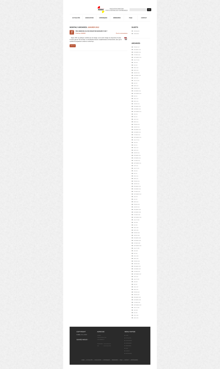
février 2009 (137, 232)
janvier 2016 (137, 72)
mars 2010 (136, 201)
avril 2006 (136, 315)
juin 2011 (136, 170)
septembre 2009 (137, 217)
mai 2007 (135, 284)
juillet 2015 (136, 80)
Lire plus (72, 45)
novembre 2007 (137, 268)
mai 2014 (135, 96)
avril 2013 (136, 119)
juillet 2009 (136, 219)
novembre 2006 (137, 299)
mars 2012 (136, 150)
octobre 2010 (137, 191)
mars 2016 (136, 70)
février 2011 (137, 181)
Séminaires (117, 17)
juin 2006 (136, 310)
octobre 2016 (137, 54)
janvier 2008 (137, 263)
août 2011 (136, 165)
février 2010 (137, 204)
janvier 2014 (137, 103)
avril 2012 (136, 147)
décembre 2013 (137, 106)
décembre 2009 (137, 209)
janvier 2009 (137, 235)
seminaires (136, 33)
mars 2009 (136, 230)
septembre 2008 (137, 245)
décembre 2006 (137, 297)
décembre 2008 (137, 237)
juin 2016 (136, 62)
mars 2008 (136, 258)
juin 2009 (136, 222)
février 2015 (137, 88)
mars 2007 (136, 289)
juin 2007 (136, 281)
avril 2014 (136, 98)
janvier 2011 (136, 183)
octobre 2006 (137, 302)
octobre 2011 (137, 160)
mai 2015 (135, 83)
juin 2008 (136, 250)
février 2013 (137, 124)
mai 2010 (135, 199)
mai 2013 (135, 116)
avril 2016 (136, 67)
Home (127, 335)
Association (89, 17)
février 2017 (137, 47)
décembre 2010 (137, 186)
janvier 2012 (137, 152)
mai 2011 (135, 173)
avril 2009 (136, 227)
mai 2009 (135, 225)
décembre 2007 (137, 266)
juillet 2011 (136, 168)
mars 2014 (136, 101)
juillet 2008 (136, 248)
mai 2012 (135, 145)
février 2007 (137, 292)
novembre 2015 (137, 75)
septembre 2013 (137, 111)
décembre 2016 (137, 49)
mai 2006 (135, 312)
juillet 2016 (136, 59)
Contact (144, 17)
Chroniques (103, 17)
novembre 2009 (137, 212)
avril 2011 (136, 176)
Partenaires (129, 353)
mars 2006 (136, 317)
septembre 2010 (137, 194)
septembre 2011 (137, 163)
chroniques (136, 31)
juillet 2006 (136, 307)
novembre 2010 (137, 188)
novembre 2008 (137, 240)
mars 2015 (136, 85)
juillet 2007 (136, 279)
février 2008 (137, 261)
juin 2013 (136, 114)
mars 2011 (136, 178)
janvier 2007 (137, 294)
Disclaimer (84, 334)
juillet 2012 (136, 139)
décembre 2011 (137, 155)
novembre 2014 (137, 90)
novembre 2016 (137, 52)
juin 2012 (136, 142)
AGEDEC (83, 33)
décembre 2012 (137, 129)
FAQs (130, 17)
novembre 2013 (137, 108)
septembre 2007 (137, 274)
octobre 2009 (137, 214)
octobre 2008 (137, 243)
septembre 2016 (137, 57)
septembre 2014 (137, 93)
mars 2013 (136, 121)
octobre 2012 (137, 134)
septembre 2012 (137, 137)
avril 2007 (136, 286)
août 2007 (136, 276)
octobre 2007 (137, 271)
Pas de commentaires (121, 33)
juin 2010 (136, 196)
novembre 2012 (137, 132)
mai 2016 (135, 65)
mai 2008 (135, 253)
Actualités (76, 17)
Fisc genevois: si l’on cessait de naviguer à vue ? (91, 31)
